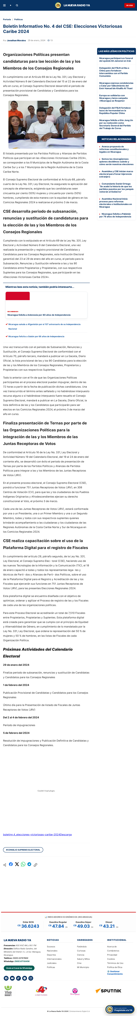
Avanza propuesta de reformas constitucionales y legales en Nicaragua (114, 149)
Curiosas (81, 950)
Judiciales (51, 963)
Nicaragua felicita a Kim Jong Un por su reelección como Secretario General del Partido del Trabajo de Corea (116, 124)
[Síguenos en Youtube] (12, 978)
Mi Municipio (83, 967)
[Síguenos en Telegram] (24, 978)
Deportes (51, 955)
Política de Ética (114, 967)
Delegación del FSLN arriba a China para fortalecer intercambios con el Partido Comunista (114, 72)
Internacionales (54, 959)
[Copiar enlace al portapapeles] (35, 865)
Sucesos (51, 946)
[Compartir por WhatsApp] (23, 865)
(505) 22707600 (20, 958)
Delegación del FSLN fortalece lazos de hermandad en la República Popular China (115, 110)
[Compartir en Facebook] (11, 865)
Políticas (18, 19)
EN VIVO (129, 5)
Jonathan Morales (16, 40)
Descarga (66, 834)
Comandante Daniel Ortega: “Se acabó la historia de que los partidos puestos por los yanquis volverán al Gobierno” (116, 187)
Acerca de (112, 946)
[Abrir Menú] (4, 5)
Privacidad (112, 955)
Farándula (81, 946)
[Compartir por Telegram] (29, 865)
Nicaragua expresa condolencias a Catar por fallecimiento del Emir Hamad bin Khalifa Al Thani (116, 86)
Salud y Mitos (83, 959)
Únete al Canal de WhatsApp (19, 968)
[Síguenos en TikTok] (18, 978)
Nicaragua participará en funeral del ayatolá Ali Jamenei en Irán (116, 59)
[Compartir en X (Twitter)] (17, 865)
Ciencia (80, 955)
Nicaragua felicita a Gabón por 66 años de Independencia (36, 336)
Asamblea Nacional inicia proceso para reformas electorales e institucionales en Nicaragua (115, 202)
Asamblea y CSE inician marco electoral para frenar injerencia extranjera (116, 174)
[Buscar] (17, 5)
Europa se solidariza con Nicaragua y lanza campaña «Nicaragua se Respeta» (113, 98)
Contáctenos (113, 950)
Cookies (111, 959)
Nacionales (52, 950)
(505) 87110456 (21, 961)
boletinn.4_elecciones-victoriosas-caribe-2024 (31, 834)
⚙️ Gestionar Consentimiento (115, 972)
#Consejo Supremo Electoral (23, 850)
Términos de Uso (115, 963)
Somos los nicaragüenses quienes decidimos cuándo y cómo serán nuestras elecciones (116, 162)
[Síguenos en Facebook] (6, 978)
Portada (7, 19)
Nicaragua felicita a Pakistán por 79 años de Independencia (115, 215)
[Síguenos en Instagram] (30, 978)
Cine (79, 963)
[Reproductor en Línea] (10, 5)
